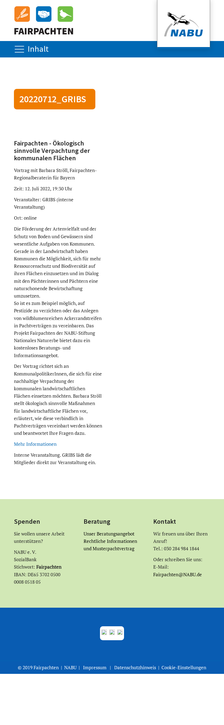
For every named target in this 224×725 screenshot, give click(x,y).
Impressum (95, 667)
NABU (70, 667)
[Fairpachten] (43, 20)
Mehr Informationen (35, 444)
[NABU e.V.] (183, 24)
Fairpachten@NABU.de (177, 574)
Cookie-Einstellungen (183, 667)
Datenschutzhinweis (135, 667)
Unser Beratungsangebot (109, 534)
